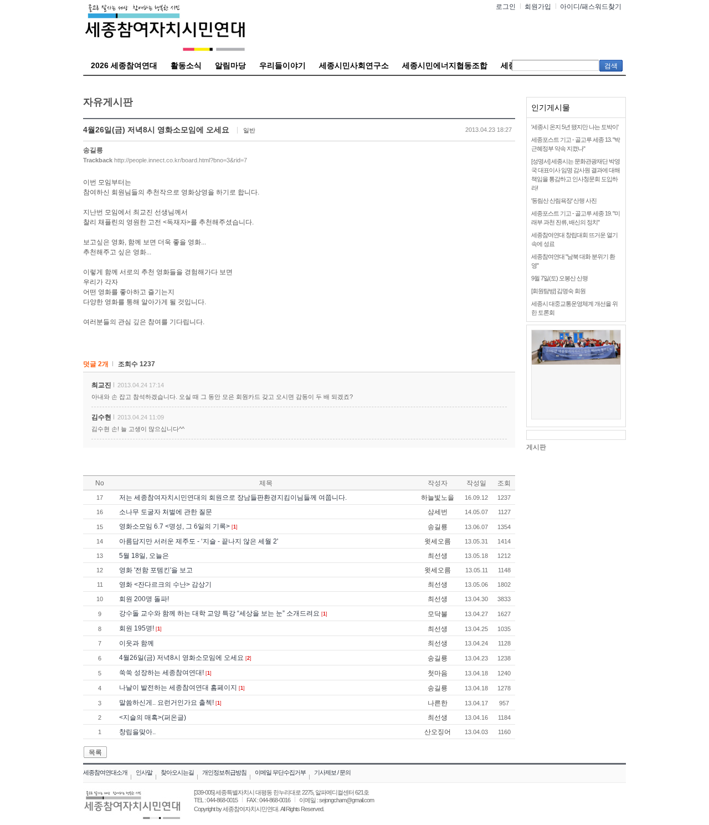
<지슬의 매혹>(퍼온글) (152, 717)
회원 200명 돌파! (144, 599)
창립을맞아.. (137, 732)
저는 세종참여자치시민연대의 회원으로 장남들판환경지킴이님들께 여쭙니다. (233, 497)
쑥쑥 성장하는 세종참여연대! (161, 673)
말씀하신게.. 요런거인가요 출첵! (166, 702)
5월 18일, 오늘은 (144, 556)
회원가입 (538, 7)
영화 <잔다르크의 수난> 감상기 (165, 584)
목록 (95, 752)
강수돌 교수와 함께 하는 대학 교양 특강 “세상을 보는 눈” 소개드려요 (219, 613)
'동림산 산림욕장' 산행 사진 (564, 200)
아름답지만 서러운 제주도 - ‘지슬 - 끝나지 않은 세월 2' (198, 541)
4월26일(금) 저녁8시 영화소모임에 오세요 (181, 658)
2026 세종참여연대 (124, 65)
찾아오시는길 (177, 772)
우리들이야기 (282, 65)
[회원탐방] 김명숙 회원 (558, 291)
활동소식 (186, 65)
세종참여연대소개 (105, 772)
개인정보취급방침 (224, 772)
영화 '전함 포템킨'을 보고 (156, 570)
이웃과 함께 (136, 643)
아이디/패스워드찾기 (590, 7)
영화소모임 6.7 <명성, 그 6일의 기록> (174, 526)
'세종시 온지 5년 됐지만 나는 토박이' (574, 127)
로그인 (506, 7)
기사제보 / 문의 (332, 772)
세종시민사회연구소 (354, 65)
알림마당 (230, 65)
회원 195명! (136, 628)
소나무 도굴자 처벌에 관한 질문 (165, 512)
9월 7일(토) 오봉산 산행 (559, 278)
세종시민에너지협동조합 (444, 65)
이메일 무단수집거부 (280, 772)
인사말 (144, 772)
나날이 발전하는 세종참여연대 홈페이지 (178, 687)
